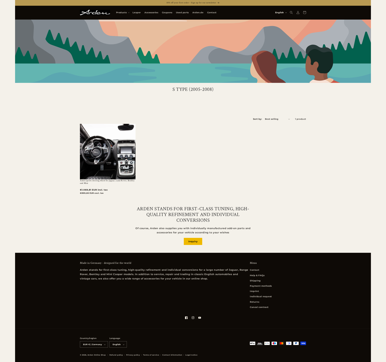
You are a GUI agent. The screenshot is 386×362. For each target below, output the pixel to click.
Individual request (261, 296)
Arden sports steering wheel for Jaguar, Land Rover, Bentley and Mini (107, 182)
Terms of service (151, 355)
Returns (254, 302)
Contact (254, 270)
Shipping (255, 280)
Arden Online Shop (96, 355)
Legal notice (191, 355)
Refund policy (116, 355)
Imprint (254, 291)
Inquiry (193, 241)
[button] (122, 12)
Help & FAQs (257, 275)
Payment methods (261, 286)
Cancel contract (259, 307)
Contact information (172, 355)
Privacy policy (133, 355)
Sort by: (257, 119)
